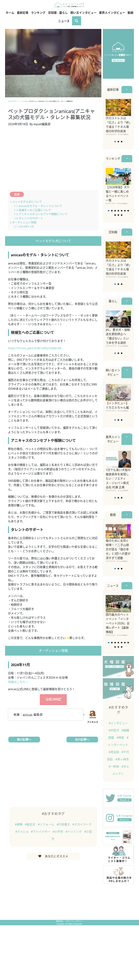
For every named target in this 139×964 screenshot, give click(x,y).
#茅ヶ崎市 (122, 759)
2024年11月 (24, 226)
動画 (130, 13)
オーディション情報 (23, 222)
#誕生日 (30, 824)
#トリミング (74, 832)
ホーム (10, 13)
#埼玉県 (114, 752)
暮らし (63, 13)
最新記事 (22, 13)
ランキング (38, 13)
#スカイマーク (82, 824)
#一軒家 (114, 766)
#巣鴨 (19, 824)
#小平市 (58, 832)
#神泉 (121, 738)
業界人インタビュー (112, 13)
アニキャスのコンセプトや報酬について (41, 214)
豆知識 (52, 13)
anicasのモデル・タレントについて (38, 206)
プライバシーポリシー (74, 921)
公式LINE (52, 699)
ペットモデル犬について (26, 201)
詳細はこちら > (18, 682)
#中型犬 (114, 730)
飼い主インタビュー (83, 13)
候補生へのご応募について (32, 210)
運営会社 (60, 921)
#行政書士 (64, 824)
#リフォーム (46, 824)
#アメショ (22, 832)
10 (121, 215)
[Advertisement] (53, 160)
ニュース (64, 21)
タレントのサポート (28, 218)
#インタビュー (118, 723)
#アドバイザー (41, 832)
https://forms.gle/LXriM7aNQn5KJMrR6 (34, 348)
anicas (28, 715)
